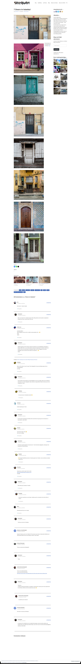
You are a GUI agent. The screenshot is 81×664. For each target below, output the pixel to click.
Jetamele (18, 427)
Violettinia (19, 362)
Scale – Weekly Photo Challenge (43, 283)
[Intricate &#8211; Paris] (19, 280)
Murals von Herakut (54, 2)
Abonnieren (56, 49)
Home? (27, 283)
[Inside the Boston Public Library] (57, 84)
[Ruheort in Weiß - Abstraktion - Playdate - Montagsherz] (57, 76)
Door (49, 45)
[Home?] (32, 280)
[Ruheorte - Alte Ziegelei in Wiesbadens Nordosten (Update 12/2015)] (64, 69)
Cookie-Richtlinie (24, 662)
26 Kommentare (26, 11)
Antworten (48, 302)
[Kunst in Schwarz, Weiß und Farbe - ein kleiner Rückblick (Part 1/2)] (64, 91)
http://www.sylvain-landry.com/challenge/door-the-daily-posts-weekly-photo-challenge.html (32, 573)
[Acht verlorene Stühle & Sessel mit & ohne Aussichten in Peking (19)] (64, 84)
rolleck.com (19, 327)
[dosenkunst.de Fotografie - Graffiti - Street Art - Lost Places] (22, 3)
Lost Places (45, 2)
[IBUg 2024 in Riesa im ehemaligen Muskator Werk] (57, 62)
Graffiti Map (40, 2)
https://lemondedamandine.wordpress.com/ (24, 472)
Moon (18, 506)
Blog (35, 2)
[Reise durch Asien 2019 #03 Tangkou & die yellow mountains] (64, 76)
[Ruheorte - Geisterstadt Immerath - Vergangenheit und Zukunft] (64, 62)
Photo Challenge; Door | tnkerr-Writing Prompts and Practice (27, 359)
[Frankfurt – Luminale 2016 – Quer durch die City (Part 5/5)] (57, 69)
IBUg (49, 2)
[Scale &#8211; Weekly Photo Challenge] (44, 280)
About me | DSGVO (62, 2)
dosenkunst (16, 11)
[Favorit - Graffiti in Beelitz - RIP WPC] (57, 91)
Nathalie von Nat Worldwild (22, 530)
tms (17, 302)
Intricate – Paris (16, 283)
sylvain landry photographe (23, 595)
